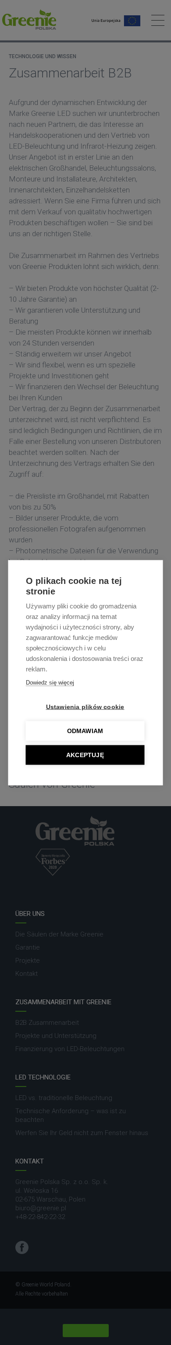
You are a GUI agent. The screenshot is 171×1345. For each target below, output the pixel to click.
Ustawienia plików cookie (85, 706)
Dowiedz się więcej (50, 682)
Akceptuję (85, 754)
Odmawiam (85, 730)
